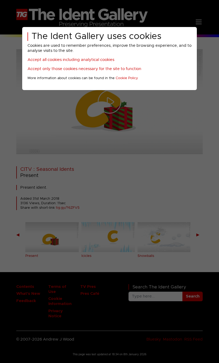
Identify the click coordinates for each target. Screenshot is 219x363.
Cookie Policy (127, 78)
